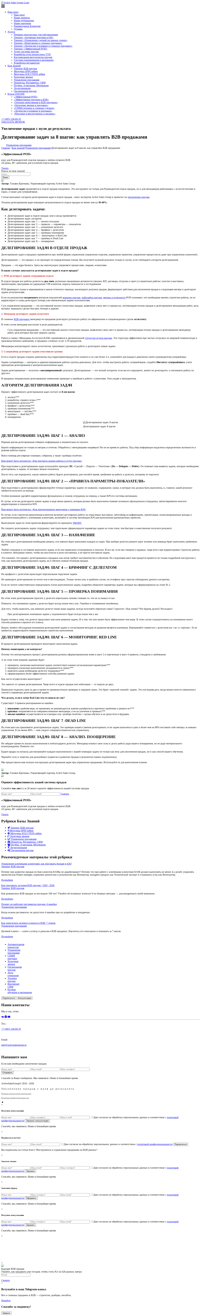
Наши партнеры (22, 23)
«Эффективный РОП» (26, 96)
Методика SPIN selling (26, 71)
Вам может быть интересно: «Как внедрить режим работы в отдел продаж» (41, 461)
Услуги (11, 31)
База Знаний (14, 65)
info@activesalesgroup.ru (14, 1045)
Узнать (4, 168)
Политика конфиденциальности (15, 1098)
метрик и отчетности (114, 297)
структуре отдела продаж (98, 338)
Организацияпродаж (15, 968)
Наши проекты (22, 17)
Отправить (8, 1072)
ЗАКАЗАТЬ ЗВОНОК (13, 122)
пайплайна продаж (92, 297)
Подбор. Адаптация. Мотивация (31, 85)
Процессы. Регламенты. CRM (30, 82)
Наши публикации (24, 20)
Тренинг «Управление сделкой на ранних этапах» (40, 40)
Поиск (5, 177)
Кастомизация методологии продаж (33, 57)
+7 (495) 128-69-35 (11, 119)
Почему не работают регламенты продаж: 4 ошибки (29, 904)
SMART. (77, 523)
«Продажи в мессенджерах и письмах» (34, 113)
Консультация (24, 998)
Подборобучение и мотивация (20, 991)
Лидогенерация (22, 88)
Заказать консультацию (37, 1121)
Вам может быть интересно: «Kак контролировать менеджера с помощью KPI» (43, 509)
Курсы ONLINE (16, 94)
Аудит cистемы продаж (26, 51)
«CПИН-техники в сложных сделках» (34, 108)
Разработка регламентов (27, 63)
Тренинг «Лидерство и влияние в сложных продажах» (43, 46)
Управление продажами (26, 79)
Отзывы (18, 29)
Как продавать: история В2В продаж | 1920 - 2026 (27, 885)
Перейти (6, 1300)
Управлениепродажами (14, 951)
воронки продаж (71, 297)
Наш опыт (13, 12)
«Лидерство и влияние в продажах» (33, 111)
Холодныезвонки (13, 962)
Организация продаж (25, 91)
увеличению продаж (138, 197)
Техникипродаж (12, 979)
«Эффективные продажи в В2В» (31, 99)
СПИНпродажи (12, 957)
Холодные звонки (23, 77)
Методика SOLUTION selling (29, 74)
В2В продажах (22, 319)
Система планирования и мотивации (34, 60)
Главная (5, 148)
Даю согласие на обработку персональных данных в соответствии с (118, 1144)
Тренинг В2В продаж (25, 68)
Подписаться (9, 998)
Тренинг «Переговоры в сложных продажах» (38, 43)
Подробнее (7, 880)
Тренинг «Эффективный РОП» (30, 48)
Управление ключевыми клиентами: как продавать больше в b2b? (36, 863)
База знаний (18, 148)
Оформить (31, 1198)
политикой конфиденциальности (155, 1144)
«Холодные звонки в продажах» (31, 105)
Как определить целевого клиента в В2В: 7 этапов (28, 923)
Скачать (65, 794)
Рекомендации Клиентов (27, 26)
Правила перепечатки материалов (16, 1094)
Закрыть (6, 1313)
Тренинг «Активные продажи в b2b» (34, 37)
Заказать (30, 1171)
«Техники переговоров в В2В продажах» (36, 102)
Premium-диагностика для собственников (36, 34)
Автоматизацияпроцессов (16, 946)
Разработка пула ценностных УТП (32, 54)
